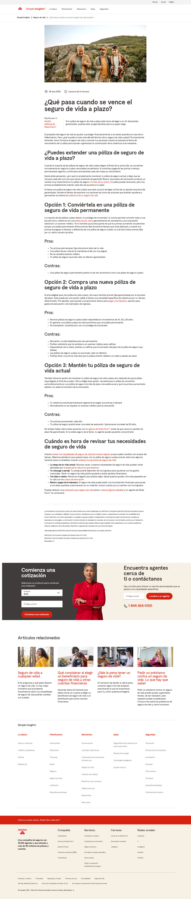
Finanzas (53, 757)
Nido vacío (86, 802)
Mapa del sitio (99, 878)
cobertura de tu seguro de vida (83, 195)
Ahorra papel (89, 858)
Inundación (150, 757)
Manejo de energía (121, 753)
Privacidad (39, 878)
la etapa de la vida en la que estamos (81, 468)
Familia (21, 757)
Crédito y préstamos (26, 750)
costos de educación (74, 479)
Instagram (141, 847)
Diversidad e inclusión (118, 841)
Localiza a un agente (159, 596)
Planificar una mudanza (92, 781)
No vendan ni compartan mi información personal (89, 883)
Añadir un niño (88, 767)
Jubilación (54, 785)
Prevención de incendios (155, 750)
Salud (52, 764)
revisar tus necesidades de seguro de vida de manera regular (81, 454)
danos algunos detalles (112, 490)
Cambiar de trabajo (90, 774)
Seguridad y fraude (54, 878)
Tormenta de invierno (154, 792)
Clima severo (150, 771)
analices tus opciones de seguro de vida (97, 460)
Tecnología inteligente (123, 760)
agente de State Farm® (99, 429)
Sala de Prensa (63, 847)
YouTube (140, 858)
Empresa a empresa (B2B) (67, 852)
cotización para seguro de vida (78, 490)
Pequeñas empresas (58, 792)
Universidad (55, 743)
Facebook (140, 836)
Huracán (149, 764)
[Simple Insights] (36, 10)
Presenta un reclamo (91, 836)
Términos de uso (71, 878)
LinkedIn (140, 852)
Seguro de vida (56, 778)
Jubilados (114, 847)
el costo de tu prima (99, 182)
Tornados (149, 778)
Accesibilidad (85, 878)
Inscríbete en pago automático (95, 852)
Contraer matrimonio (90, 750)
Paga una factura (90, 847)
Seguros (53, 771)
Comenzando (87, 743)
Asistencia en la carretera (93, 841)
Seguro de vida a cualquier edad (30, 674)
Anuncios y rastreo (24, 878)
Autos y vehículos (25, 743)
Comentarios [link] (62, 858)
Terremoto (149, 743)
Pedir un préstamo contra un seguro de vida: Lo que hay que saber (152, 678)
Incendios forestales (153, 785)
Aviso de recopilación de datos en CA (55, 883)
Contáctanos (62, 836)
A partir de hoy (120, 767)
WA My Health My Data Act (27, 883)
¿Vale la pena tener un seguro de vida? (114, 674)
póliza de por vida (83, 221)
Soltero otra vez (88, 788)
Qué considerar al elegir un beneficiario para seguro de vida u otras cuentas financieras (75, 678)
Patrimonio (54, 750)
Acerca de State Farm (66, 841)
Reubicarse (86, 795)
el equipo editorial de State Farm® (50, 122)
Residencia (22, 764)
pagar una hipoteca (117, 301)
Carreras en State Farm (119, 836)
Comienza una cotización (37, 614)
